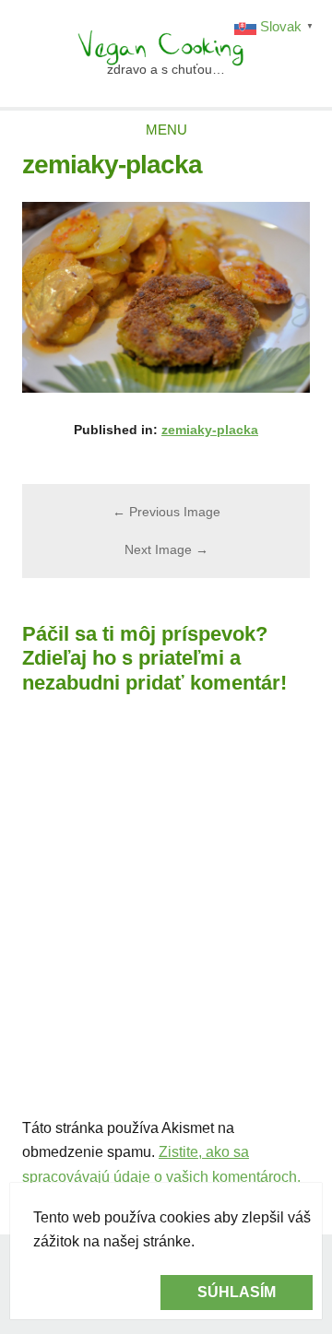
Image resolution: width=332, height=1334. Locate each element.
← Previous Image (166, 511)
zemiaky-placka (209, 429)
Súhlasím (236, 1292)
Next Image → (166, 549)
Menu (166, 129)
